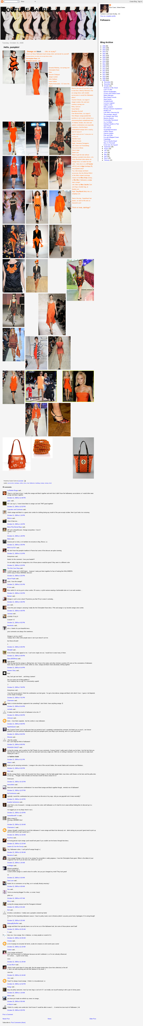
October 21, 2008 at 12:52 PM (16, 506)
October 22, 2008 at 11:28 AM (16, 962)
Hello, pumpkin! (108, 107)
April (105, 156)
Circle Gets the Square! (111, 145)
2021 (104, 55)
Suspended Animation (110, 129)
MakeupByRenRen (13, 923)
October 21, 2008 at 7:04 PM (16, 687)
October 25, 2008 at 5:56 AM (16, 1001)
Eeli (8, 910)
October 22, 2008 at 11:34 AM (16, 975)
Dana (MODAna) (12, 658)
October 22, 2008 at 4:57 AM (16, 898)
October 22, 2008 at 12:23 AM (16, 843)
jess (8, 605)
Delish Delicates (108, 95)
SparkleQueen (11, 727)
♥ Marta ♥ (10, 1004)
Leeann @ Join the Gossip (15, 846)
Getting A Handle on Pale (111, 124)
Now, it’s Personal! (109, 143)
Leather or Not (108, 105)
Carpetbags (107, 139)
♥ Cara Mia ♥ (11, 964)
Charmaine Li (11, 827)
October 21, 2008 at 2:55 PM (16, 545)
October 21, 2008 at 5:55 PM (16, 647)
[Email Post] (24, 480)
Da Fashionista (11, 793)
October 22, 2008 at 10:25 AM (16, 929)
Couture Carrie (27, 10)
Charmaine (10, 700)
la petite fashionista (13, 802)
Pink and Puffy (108, 135)
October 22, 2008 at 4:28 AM (16, 886)
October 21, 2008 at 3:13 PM (16, 553)
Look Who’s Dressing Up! (111, 112)
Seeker (9, 949)
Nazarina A (10, 855)
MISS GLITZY (11, 547)
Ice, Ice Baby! (108, 122)
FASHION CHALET (13, 747)
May (105, 154)
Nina (8, 771)
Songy (9, 987)
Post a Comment (8, 1014)
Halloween (32, 483)
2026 (104, 46)
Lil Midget (10, 865)
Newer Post (6, 1019)
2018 (104, 61)
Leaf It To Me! (108, 89)
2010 (104, 76)
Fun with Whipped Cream (111, 137)
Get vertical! (107, 127)
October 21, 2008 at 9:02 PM (16, 734)
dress (25, 483)
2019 (104, 59)
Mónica (9, 518)
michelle (9, 709)
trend (50, 483)
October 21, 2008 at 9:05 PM (16, 744)
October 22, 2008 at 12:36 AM (16, 852)
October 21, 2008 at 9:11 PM (16, 759)
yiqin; (9, 501)
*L (8, 932)
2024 (104, 50)
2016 (104, 65)
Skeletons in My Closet (111, 88)
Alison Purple (11, 578)
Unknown (10, 718)
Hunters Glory (11, 670)
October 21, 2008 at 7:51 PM (16, 697)
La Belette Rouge (12, 490)
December (107, 82)
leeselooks (10, 625)
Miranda (9, 737)
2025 (104, 48)
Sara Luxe (10, 880)
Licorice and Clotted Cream (112, 93)
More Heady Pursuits (110, 97)
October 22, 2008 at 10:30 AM (16, 938)
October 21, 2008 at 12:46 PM (16, 498)
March (106, 158)
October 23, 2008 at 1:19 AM (16, 992)
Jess (8, 978)
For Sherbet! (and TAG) (111, 116)
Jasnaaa (9, 613)
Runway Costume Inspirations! (113, 109)
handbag (37, 483)
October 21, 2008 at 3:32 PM (16, 593)
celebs (21, 483)
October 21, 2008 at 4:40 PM (16, 610)
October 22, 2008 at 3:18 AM (16, 877)
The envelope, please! (110, 114)
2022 (104, 53)
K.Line (9, 587)
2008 (104, 80)
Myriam (9, 596)
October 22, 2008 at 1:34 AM (16, 862)
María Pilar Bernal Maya (14, 527)
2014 (104, 69)
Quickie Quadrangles (110, 91)
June (105, 152)
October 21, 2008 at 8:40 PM (16, 724)
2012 (104, 72)
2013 (104, 70)
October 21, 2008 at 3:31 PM (16, 584)
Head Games (108, 99)
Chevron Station (108, 133)
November (107, 84)
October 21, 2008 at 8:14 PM (16, 706)
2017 (104, 63)
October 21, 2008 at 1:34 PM (16, 524)
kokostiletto (10, 784)
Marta (9, 539)
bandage (17, 483)
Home (49, 1019)
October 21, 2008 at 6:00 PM (16, 655)
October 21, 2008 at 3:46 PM (16, 602)
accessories (11, 483)
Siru (8, 889)
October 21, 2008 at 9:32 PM (16, 768)
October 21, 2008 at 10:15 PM (16, 781)
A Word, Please (108, 131)
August (106, 148)
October (106, 86)
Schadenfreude (108, 101)
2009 (104, 78)
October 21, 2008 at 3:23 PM (16, 565)
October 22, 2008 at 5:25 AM (16, 920)
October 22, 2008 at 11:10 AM (16, 947)
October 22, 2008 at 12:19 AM (16, 835)
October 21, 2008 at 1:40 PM (16, 536)
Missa (9, 901)
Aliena (9, 995)
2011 (104, 74)
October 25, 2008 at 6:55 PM (16, 1010)
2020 (104, 57)
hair (28, 483)
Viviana (9, 941)
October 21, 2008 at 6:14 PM (16, 667)
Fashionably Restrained (111, 120)
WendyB (9, 650)
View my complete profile (108, 16)
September (107, 147)
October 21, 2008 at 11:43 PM (16, 799)
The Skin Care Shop (13, 568)
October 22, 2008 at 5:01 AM (16, 907)
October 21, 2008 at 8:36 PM (16, 715)
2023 (104, 51)
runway (46, 483)
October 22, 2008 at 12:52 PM (16, 984)
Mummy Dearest (109, 118)
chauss (9, 762)
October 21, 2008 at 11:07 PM (16, 790)
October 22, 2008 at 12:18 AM (16, 824)
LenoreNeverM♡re (13, 815)
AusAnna (10, 838)
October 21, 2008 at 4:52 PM (16, 622)
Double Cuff (107, 110)
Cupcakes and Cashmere (15, 509)
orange (42, 483)
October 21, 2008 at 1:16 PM (16, 515)
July (105, 150)
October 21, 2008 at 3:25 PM (16, 575)
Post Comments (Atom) (18, 1022)
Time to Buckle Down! (110, 141)
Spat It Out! (107, 126)
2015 (104, 67)
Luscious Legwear (109, 103)
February (107, 160)
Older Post (93, 1019)
